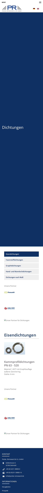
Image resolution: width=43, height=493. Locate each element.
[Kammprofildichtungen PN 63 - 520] (14, 355)
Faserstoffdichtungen (14, 260)
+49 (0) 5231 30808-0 (13, 469)
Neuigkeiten (6, 487)
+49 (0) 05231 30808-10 (14, 472)
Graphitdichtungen (13, 266)
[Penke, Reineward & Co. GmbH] (12, 8)
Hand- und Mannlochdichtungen (19, 271)
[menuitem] (34, 8)
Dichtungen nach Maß (14, 277)
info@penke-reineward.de (15, 476)
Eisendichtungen (12, 254)
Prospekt (5, 491)
